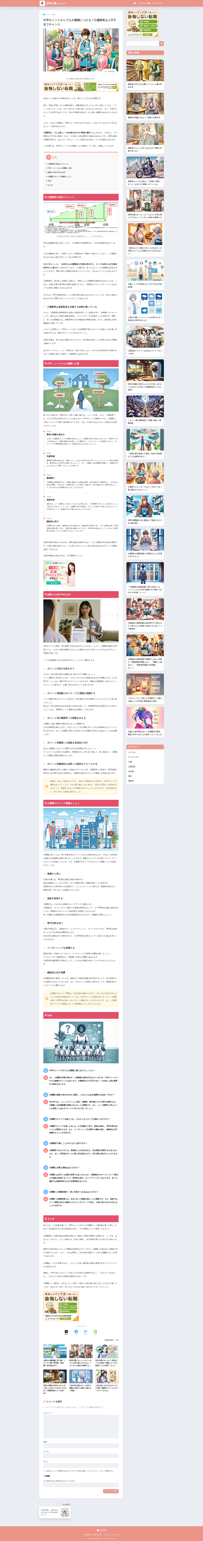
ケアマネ (141, 3)
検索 (161, 43)
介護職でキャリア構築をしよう (60, 176)
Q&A (50, 181)
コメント (48, 1413)
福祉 (149, 3)
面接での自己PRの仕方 (57, 172)
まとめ (50, 185)
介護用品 (131, 767)
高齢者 (131, 781)
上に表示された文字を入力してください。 (60, 1481)
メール (46, 1452)
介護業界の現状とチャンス (58, 164)
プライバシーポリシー (112, 1535)
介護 (134, 3)
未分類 (131, 771)
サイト (46, 1462)
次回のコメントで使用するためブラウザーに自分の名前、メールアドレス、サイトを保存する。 (80, 1471)
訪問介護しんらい (56, 3)
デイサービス (158, 3)
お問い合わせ (97, 1535)
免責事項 (87, 1535)
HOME (102, 1530)
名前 (45, 1442)
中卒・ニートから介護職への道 (60, 168)
